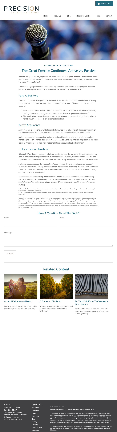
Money (34, 422)
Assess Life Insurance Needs (17, 301)
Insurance (35, 416)
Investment (36, 410)
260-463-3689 (14, 407)
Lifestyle (35, 424)
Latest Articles (37, 427)
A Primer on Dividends (50, 301)
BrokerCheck (90, 409)
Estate (34, 413)
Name (6, 217)
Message (8, 232)
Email (62, 217)
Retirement (36, 407)
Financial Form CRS (58, 406)
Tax (33, 419)
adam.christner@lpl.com (13, 419)
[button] (46, 15)
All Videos (35, 430)
